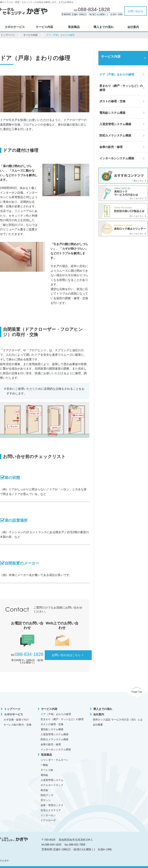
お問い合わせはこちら (66, 655)
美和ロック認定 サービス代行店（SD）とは (117, 719)
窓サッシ (46, 800)
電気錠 (44, 775)
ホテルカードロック (52, 785)
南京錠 (44, 790)
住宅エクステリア (51, 810)
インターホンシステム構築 (56, 749)
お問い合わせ (135, 11)
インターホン (48, 815)
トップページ (8, 35)
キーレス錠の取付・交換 (17, 724)
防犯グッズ (47, 795)
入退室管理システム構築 (54, 734)
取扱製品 (74, 27)
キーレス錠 (47, 769)
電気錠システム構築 (52, 729)
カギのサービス (15, 27)
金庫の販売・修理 (51, 744)
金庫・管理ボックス (52, 805)
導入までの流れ (103, 27)
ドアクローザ (48, 820)
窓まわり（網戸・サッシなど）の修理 (62, 719)
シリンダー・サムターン (54, 759)
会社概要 (98, 724)
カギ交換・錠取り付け (16, 719)
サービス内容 (44, 27)
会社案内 (133, 27)
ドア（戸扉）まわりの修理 (56, 714)
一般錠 (44, 764)
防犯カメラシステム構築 (54, 739)
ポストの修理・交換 (52, 724)
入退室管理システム (52, 780)
